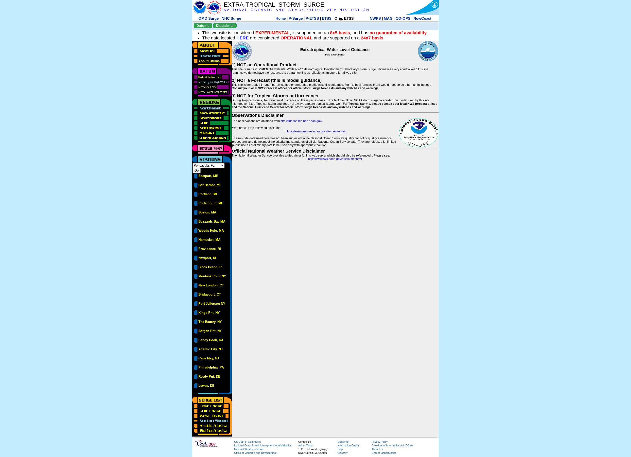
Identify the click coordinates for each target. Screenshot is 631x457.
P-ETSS (312, 18)
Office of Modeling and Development (255, 453)
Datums (203, 25)
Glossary (342, 453)
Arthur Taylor (306, 445)
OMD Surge (208, 18)
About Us (377, 449)
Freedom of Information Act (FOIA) (392, 445)
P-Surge (296, 18)
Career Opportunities (384, 453)
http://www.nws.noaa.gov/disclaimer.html (335, 159)
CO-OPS (403, 18)
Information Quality (348, 445)
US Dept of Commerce (247, 441)
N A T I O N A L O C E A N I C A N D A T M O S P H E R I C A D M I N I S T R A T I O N (296, 10)
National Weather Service (249, 449)
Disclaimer (225, 25)
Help (340, 449)
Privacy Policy (379, 441)
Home (281, 18)
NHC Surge (231, 18)
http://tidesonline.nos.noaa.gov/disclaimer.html (315, 131)
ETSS (327, 18)
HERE (242, 37)
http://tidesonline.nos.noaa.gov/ (301, 121)
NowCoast (422, 18)
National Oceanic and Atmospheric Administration (263, 445)
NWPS (375, 18)
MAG (388, 18)
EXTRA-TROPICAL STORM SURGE (274, 4)
